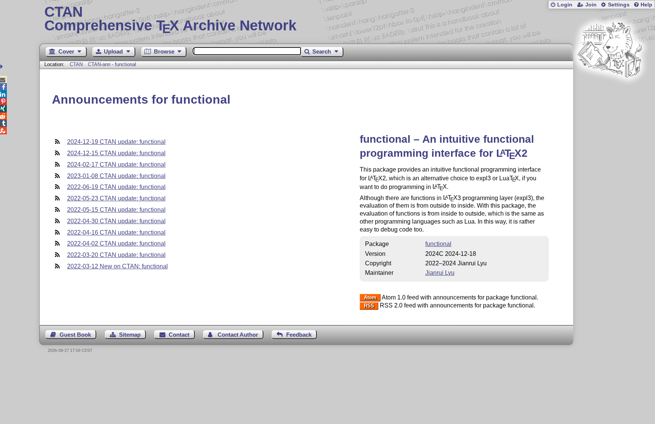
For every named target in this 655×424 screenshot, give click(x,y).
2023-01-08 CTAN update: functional (116, 176)
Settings (619, 5)
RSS (369, 306)
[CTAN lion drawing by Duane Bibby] (609, 92)
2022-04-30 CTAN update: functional (116, 221)
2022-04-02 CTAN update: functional (116, 243)
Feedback (299, 334)
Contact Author (238, 334)
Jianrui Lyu (439, 273)
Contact (179, 334)
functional (438, 244)
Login (564, 5)
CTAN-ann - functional (112, 64)
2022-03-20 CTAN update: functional (116, 255)
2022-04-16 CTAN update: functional (116, 232)
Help (646, 5)
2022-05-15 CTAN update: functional (116, 209)
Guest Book (75, 334)
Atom (370, 298)
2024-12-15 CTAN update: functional (116, 153)
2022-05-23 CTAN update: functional (116, 198)
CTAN (76, 64)
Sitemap (130, 334)
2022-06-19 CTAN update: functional (116, 187)
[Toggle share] (2, 66)
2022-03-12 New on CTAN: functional (117, 266)
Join (591, 5)
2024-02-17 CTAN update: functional (116, 164)
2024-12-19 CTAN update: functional (116, 142)
